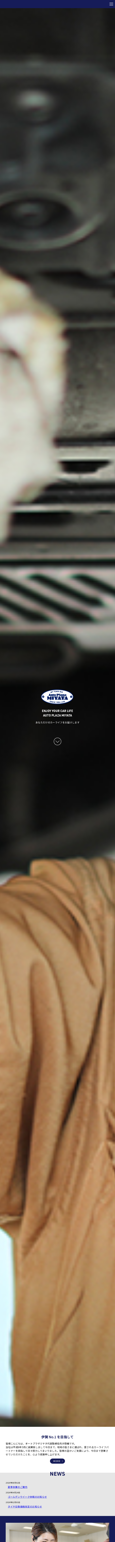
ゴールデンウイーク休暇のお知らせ (27, 1497)
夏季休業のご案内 (17, 1487)
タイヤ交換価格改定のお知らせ (25, 1506)
